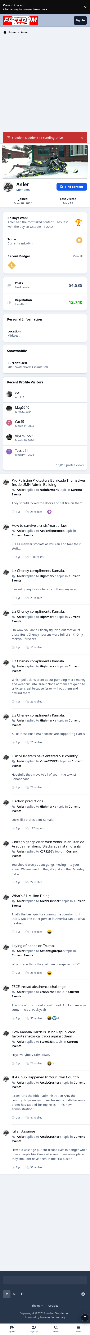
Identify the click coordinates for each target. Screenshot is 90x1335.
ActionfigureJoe (51, 531)
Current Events (22, 535)
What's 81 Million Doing (31, 895)
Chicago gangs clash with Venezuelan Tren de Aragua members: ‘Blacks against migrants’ (48, 843)
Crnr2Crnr (47, 992)
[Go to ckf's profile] (9, 394)
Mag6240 (22, 407)
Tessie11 (21, 450)
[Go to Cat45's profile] (9, 423)
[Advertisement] (45, 82)
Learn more (8, 7)
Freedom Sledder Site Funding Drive (37, 138)
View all (77, 256)
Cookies (53, 1305)
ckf (17, 393)
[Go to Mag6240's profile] (9, 408)
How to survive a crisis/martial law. (39, 525)
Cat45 (19, 422)
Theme (36, 1305)
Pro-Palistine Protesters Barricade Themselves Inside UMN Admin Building (49, 482)
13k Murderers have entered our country (45, 755)
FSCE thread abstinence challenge (39, 986)
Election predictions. (28, 801)
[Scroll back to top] (85, 1317)
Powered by (45, 1317)
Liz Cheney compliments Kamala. (38, 570)
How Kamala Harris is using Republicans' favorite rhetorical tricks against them (44, 1034)
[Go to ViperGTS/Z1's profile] (9, 437)
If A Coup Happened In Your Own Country (45, 1077)
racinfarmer (48, 490)
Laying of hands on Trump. (33, 945)
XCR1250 (46, 851)
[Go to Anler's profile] (6, 482)
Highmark (47, 576)
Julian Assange (23, 1131)
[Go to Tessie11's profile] (9, 451)
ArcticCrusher (49, 901)
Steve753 (46, 1042)
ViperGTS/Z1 (24, 436)
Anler (20, 490)
